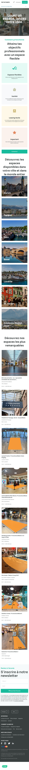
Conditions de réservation (18, 734)
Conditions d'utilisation (6, 734)
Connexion (18, 2)
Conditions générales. (18, 700)
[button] (14, 2)
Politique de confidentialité (7, 737)
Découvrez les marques (6, 729)
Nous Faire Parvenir (15, 691)
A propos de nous (5, 718)
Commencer (15, 151)
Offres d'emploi (13, 718)
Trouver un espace (5, 726)
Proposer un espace (15, 726)
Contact (10, 720)
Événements (4, 720)
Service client (19, 729)
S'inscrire (25, 2)
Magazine (20, 718)
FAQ (14, 729)
